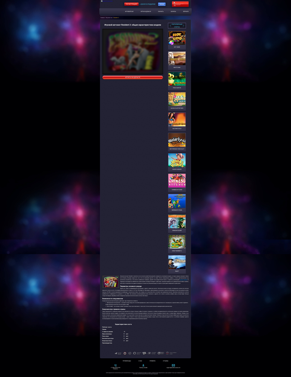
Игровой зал (129, 11)
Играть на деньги (132, 77)
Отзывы (165, 361)
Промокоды (127, 361)
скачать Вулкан (183, 279)
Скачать (161, 11)
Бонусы (173, 11)
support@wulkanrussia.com (173, 367)
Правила (152, 361)
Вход (162, 4)
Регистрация (131, 4)
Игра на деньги (146, 11)
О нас (140, 361)
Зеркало (186, 11)
